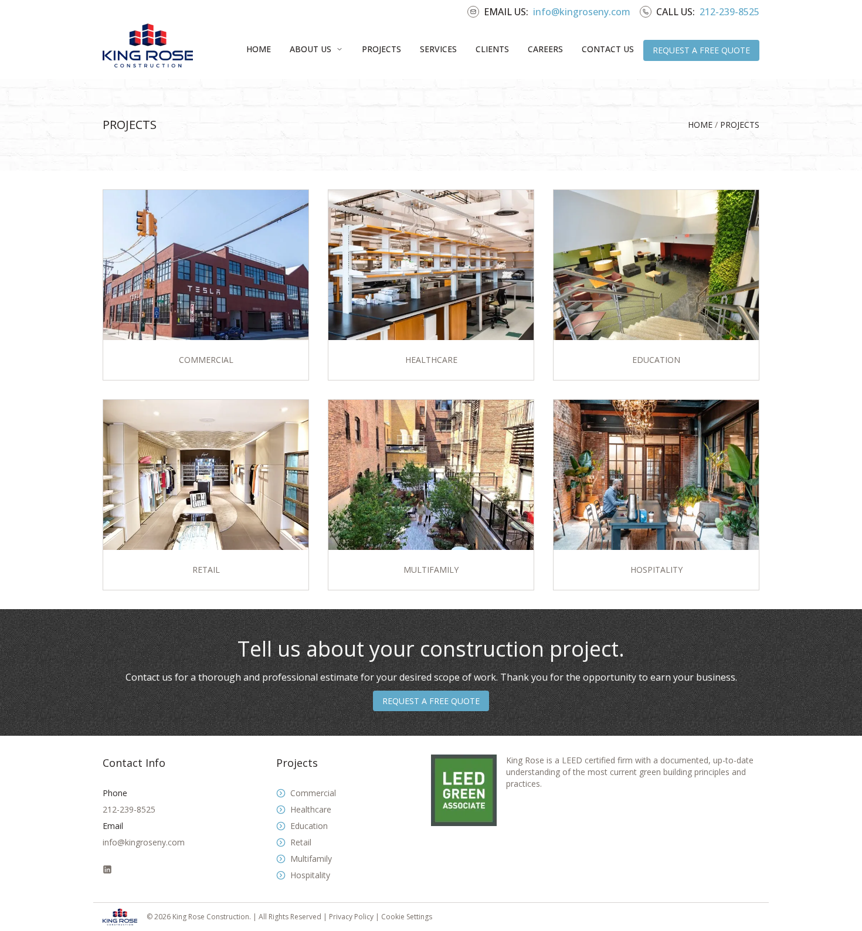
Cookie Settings (406, 917)
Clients (492, 49)
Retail (300, 842)
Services (438, 49)
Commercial (313, 793)
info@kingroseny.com (581, 11)
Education (309, 825)
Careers (545, 49)
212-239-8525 (729, 11)
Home (258, 49)
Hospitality (310, 875)
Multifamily (311, 858)
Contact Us (608, 49)
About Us (310, 49)
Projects (381, 49)
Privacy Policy (352, 917)
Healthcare (310, 809)
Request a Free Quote (701, 50)
